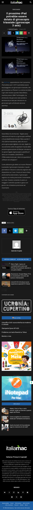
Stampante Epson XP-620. (10, 328)
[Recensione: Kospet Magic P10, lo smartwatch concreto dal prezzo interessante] (6, 276)
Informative (27, 508)
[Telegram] (17, 33)
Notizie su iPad (10, 222)
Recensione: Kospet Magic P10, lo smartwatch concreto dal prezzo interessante (21, 276)
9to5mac (7, 82)
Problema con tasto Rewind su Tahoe (14, 332)
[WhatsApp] (21, 33)
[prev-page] (3, 290)
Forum (12, 503)
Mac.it (26, 505)
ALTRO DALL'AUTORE (23, 259)
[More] (29, 33)
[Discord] (4, 492)
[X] (13, 33)
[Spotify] (27, 492)
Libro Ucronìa (26, 503)
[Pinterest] (25, 33)
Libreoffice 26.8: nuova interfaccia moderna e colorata (16, 323)
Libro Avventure (9, 505)
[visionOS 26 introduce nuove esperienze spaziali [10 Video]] (6, 284)
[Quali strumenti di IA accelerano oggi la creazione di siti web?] (5, 427)
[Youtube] (21, 497)
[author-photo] (16, 248)
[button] (2, 2)
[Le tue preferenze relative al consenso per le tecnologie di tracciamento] (31, 382)
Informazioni (18, 503)
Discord (16, 505)
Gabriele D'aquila (13, 29)
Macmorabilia (5, 503)
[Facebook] (9, 33)
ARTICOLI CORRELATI (10, 259)
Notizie (21, 505)
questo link (18, 464)
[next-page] (5, 290)
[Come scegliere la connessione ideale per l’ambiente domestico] (5, 419)
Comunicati (4, 286)
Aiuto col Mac (17, 317)
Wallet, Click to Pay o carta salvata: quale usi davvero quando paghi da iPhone (20, 410)
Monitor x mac (6, 336)
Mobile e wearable (16, 9)
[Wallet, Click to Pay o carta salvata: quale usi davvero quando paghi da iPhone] (5, 411)
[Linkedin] (18, 492)
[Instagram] (13, 492)
